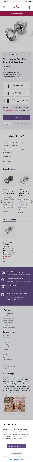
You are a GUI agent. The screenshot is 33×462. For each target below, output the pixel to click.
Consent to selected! (16, 453)
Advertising (20, 459)
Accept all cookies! (16, 446)
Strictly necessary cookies (12, 456)
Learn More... (20, 438)
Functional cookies (24, 456)
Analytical (13, 459)
